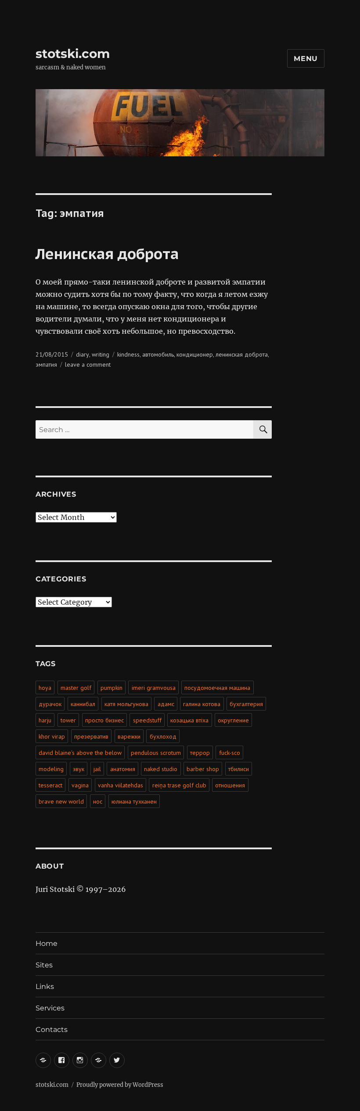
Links (45, 986)
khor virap (52, 736)
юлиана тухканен (134, 801)
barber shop (203, 769)
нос (97, 801)
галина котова (201, 704)
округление (233, 720)
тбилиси (238, 769)
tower (68, 720)
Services (50, 1008)
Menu (306, 58)
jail (97, 769)
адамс (166, 704)
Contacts (52, 1029)
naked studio (160, 769)
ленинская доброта (242, 354)
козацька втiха (189, 720)
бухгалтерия (246, 704)
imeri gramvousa (154, 688)
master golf (76, 688)
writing (100, 354)
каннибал (83, 704)
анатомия (122, 769)
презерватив (91, 736)
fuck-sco (229, 753)
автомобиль (158, 354)
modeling (51, 769)
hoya (45, 688)
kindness (128, 354)
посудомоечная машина (217, 688)
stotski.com (73, 53)
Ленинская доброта (107, 253)
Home (47, 943)
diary (82, 354)
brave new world (61, 801)
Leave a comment (88, 364)
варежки (129, 736)
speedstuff (147, 720)
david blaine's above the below (80, 753)
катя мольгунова (126, 704)
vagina (80, 785)
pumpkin (111, 688)
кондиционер (194, 354)
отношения (230, 785)
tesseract (50, 785)
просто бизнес (104, 720)
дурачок (50, 704)
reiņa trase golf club (179, 785)
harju (45, 720)
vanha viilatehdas (120, 785)
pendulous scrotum (156, 753)
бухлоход (163, 736)
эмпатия (46, 364)
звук (78, 769)
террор (200, 753)
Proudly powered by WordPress (119, 1085)
